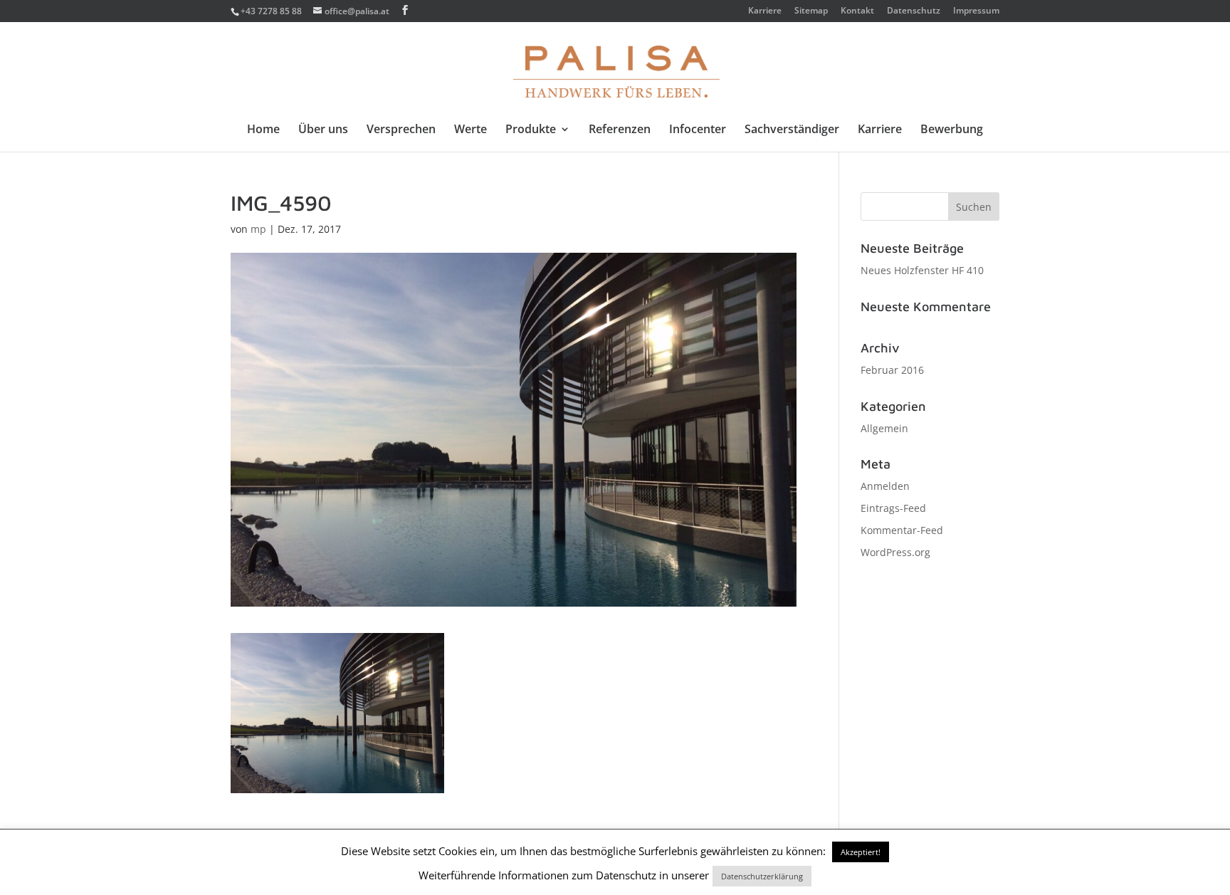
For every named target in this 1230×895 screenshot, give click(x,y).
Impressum (976, 11)
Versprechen (401, 130)
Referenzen (620, 130)
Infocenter (697, 130)
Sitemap (811, 11)
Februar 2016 (892, 370)
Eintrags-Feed (893, 508)
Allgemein (884, 428)
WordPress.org (895, 552)
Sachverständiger (792, 130)
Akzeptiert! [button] (861, 852)
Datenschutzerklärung (762, 876)
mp (258, 229)
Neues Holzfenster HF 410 (922, 270)
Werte (470, 130)
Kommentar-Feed (902, 530)
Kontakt (857, 11)
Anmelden (885, 486)
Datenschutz (913, 11)
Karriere (765, 11)
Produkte (530, 130)
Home (263, 130)
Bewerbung (951, 130)
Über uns (323, 130)
